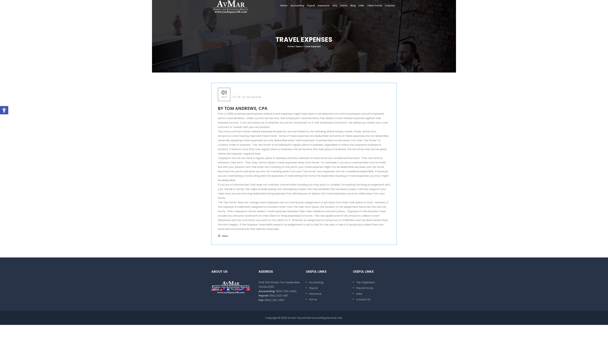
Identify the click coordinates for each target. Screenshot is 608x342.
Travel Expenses (312, 46)
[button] (4, 110)
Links (359, 294)
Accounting (316, 282)
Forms (313, 299)
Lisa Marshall (253, 97)
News (299, 46)
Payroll (313, 288)
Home (291, 46)
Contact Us (363, 299)
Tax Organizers (365, 282)
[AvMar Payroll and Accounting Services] (230, 6)
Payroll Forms (364, 288)
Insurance (315, 294)
